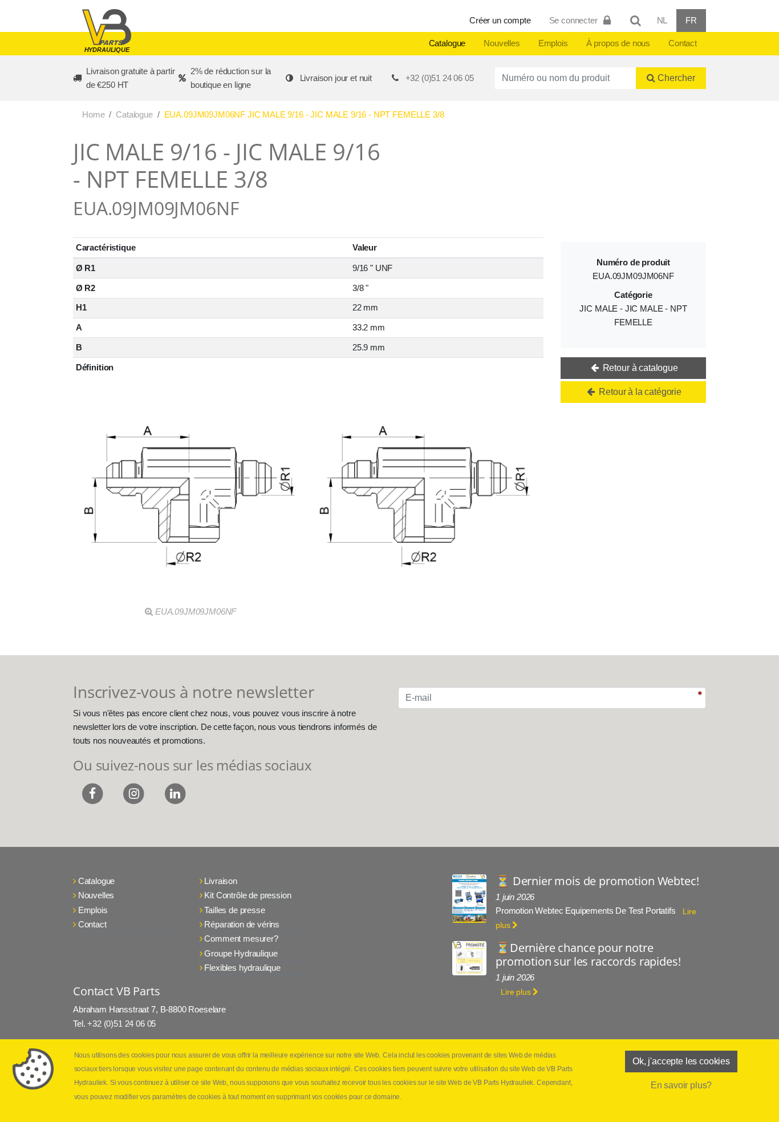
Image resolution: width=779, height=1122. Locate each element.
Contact (682, 43)
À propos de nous (618, 43)
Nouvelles (502, 43)
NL (662, 20)
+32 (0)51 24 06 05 (439, 78)
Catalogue (447, 43)
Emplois (553, 43)
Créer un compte (500, 20)
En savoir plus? (681, 1085)
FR (691, 20)
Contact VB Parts (116, 991)
